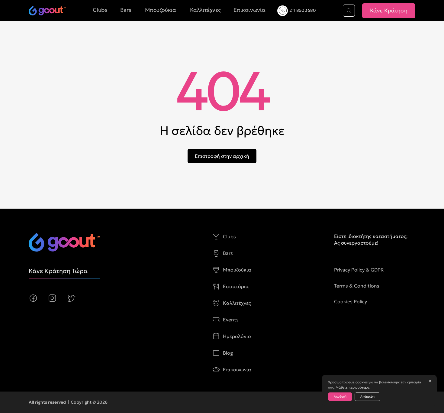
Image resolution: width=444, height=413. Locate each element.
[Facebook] (33, 298)
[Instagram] (52, 298)
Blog (228, 353)
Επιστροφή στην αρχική (222, 156)
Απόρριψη (367, 396)
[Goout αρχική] (47, 10)
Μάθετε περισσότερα (352, 387)
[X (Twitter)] (71, 298)
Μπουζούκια (237, 270)
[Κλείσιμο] (430, 381)
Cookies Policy (350, 301)
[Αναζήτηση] (349, 11)
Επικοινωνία (237, 369)
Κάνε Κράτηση (388, 10)
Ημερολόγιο (237, 336)
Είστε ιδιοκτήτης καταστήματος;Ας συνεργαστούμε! (371, 239)
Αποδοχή (340, 396)
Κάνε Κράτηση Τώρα (58, 271)
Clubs (229, 236)
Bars (228, 253)
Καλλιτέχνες (237, 303)
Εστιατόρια (236, 286)
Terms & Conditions (356, 286)
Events (231, 320)
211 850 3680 (302, 10)
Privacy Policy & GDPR (359, 270)
